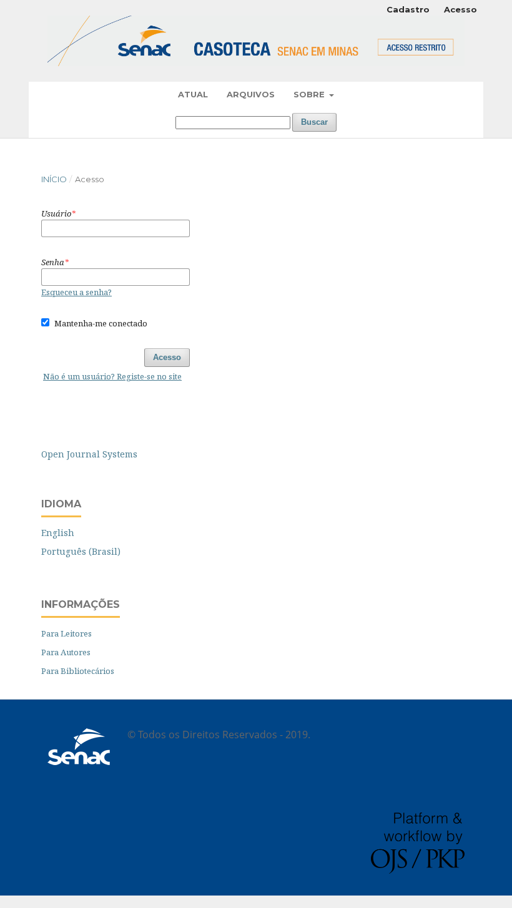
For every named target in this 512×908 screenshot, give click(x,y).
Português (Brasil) (81, 551)
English (57, 533)
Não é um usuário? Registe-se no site (112, 376)
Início (54, 179)
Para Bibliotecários (77, 670)
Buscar (314, 122)
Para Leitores (66, 633)
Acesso (460, 9)
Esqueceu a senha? (76, 292)
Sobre (310, 94)
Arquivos (251, 94)
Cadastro (408, 9)
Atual (193, 94)
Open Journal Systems (89, 454)
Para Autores (66, 652)
